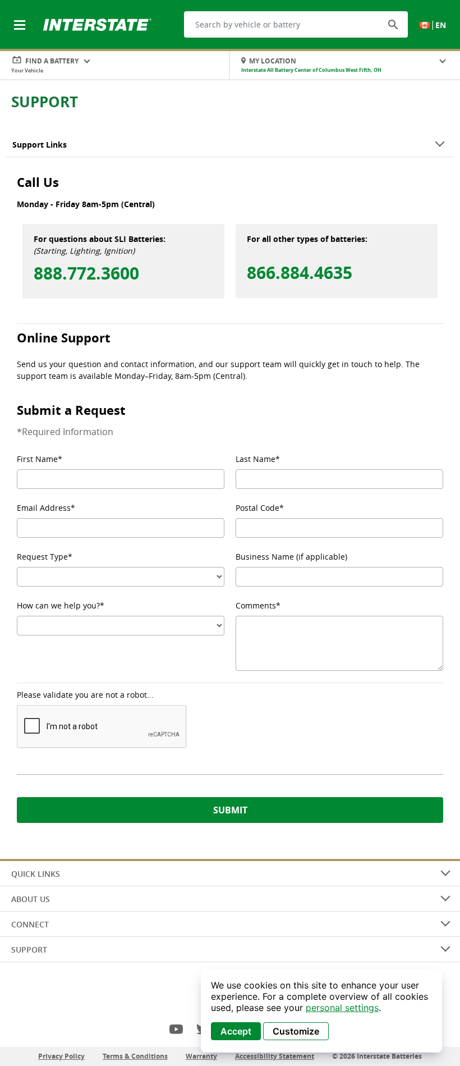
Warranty (201, 1056)
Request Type (42, 556)
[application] (321, 1011)
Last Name (255, 459)
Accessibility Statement (274, 1056)
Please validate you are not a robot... (85, 694)
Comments (256, 605)
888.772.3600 (86, 272)
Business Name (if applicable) (291, 556)
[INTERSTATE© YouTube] (176, 1029)
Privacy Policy (61, 1056)
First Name (37, 459)
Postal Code (257, 507)
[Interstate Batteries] (97, 23)
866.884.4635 (299, 271)
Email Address (44, 507)
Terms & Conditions (135, 1056)
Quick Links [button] (35, 873)
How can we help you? (58, 605)
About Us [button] (30, 899)
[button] (393, 24)
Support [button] (29, 949)
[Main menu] (20, 18)
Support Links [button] (39, 144)
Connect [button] (30, 924)
